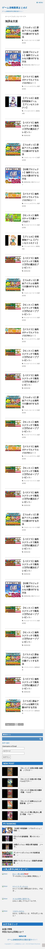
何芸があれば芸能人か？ (13, 932)
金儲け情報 (7, 929)
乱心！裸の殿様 (18, 874)
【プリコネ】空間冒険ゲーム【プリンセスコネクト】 (30, 240)
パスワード (6, 751)
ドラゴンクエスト (29, 667)
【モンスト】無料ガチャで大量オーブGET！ (30, 218)
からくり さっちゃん (20, 886)
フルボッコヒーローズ (30, 40)
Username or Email (9, 746)
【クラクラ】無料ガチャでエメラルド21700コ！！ (30, 80)
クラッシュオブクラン (30, 86)
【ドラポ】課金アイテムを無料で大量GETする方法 (30, 704)
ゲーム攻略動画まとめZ (14, 7)
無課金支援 (27, 65)
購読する (7, 734)
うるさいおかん (18, 911)
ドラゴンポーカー (29, 710)
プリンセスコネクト (29, 111)
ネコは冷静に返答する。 (22, 899)
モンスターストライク (30, 225)
